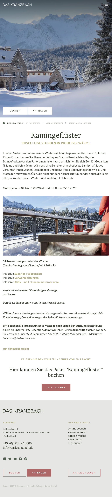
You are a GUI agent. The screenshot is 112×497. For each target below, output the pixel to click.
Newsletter (75, 439)
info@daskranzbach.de (18, 447)
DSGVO (13, 486)
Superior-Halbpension (28, 273)
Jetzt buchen (56, 387)
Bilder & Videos (77, 436)
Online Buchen (77, 428)
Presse (5, 486)
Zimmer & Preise (77, 432)
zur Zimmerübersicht (16, 348)
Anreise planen (84, 472)
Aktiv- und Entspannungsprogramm (36, 282)
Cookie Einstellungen (35, 486)
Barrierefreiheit (51, 486)
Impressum (21, 486)
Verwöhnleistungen (26, 277)
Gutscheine (75, 443)
